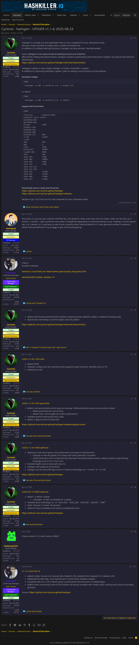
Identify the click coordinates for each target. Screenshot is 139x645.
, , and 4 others (42, 207)
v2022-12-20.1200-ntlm (33, 359)
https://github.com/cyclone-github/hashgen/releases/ (47, 193)
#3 (135, 258)
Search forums (18, 19)
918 (17, 560)
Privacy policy (114, 637)
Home (6, 15)
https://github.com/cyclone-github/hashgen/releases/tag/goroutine (53, 424)
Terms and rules (101, 637)
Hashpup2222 (11, 546)
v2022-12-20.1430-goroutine (35, 403)
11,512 (16, 252)
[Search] (135, 15)
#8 (135, 487)
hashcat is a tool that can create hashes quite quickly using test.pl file (54, 271)
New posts (5, 19)
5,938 (17, 76)
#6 (135, 398)
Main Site (61, 15)
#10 (134, 566)
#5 (135, 354)
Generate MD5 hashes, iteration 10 (38, 277)
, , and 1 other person (46, 347)
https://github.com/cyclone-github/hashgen (42, 190)
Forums (17, 15)
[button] (38, 15)
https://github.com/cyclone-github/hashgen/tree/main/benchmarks (53, 62)
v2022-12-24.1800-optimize (35, 447)
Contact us (88, 637)
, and (38, 436)
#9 (135, 531)
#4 (135, 310)
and (36, 303)
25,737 (16, 304)
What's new (30, 15)
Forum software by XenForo (69, 643)
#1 (135, 38)
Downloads (99, 15)
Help (124, 637)
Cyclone (6, 33)
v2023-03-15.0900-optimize (35, 491)
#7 (135, 443)
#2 (135, 214)
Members (46, 15)
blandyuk (11, 228)
